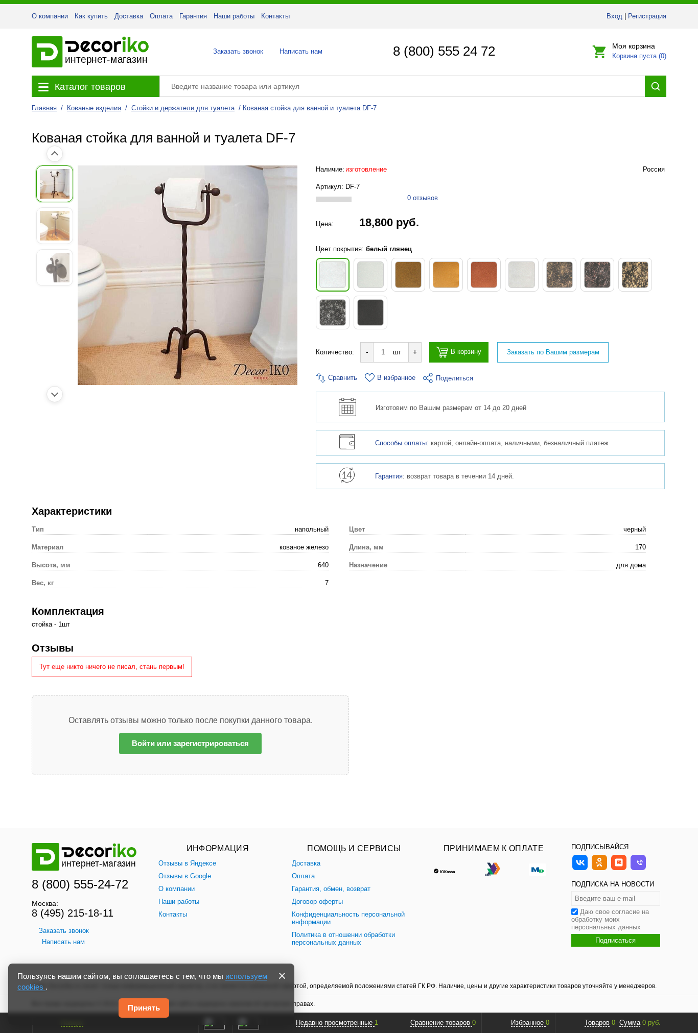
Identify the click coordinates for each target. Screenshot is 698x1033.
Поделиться (454, 378)
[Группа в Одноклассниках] (599, 869)
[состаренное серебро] (333, 312)
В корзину (466, 352)
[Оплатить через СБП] (494, 868)
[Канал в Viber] (638, 869)
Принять (144, 1007)
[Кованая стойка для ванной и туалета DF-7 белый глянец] (187, 275)
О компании (50, 16)
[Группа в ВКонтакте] (580, 869)
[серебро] (522, 275)
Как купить (91, 16)
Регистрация (647, 16)
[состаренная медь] (597, 275)
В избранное (396, 377)
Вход (614, 16)
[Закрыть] (282, 976)
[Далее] (54, 394)
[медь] (484, 275)
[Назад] (54, 154)
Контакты (275, 16)
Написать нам (300, 51)
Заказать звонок (235, 51)
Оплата (161, 16)
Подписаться (615, 940)
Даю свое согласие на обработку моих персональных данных (610, 919)
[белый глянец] (333, 275)
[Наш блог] (618, 869)
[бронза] (408, 275)
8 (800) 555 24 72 (444, 51)
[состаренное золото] (635, 275)
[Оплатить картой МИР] (537, 868)
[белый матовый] (370, 275)
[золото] (446, 275)
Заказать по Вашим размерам (553, 352)
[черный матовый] (370, 312)
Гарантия (193, 16)
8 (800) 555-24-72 (80, 884)
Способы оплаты (401, 443)
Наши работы (234, 16)
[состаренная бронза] (559, 275)
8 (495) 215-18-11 (72, 913)
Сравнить (341, 377)
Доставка (128, 16)
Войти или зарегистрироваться (190, 743)
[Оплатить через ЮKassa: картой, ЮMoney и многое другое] (450, 868)
